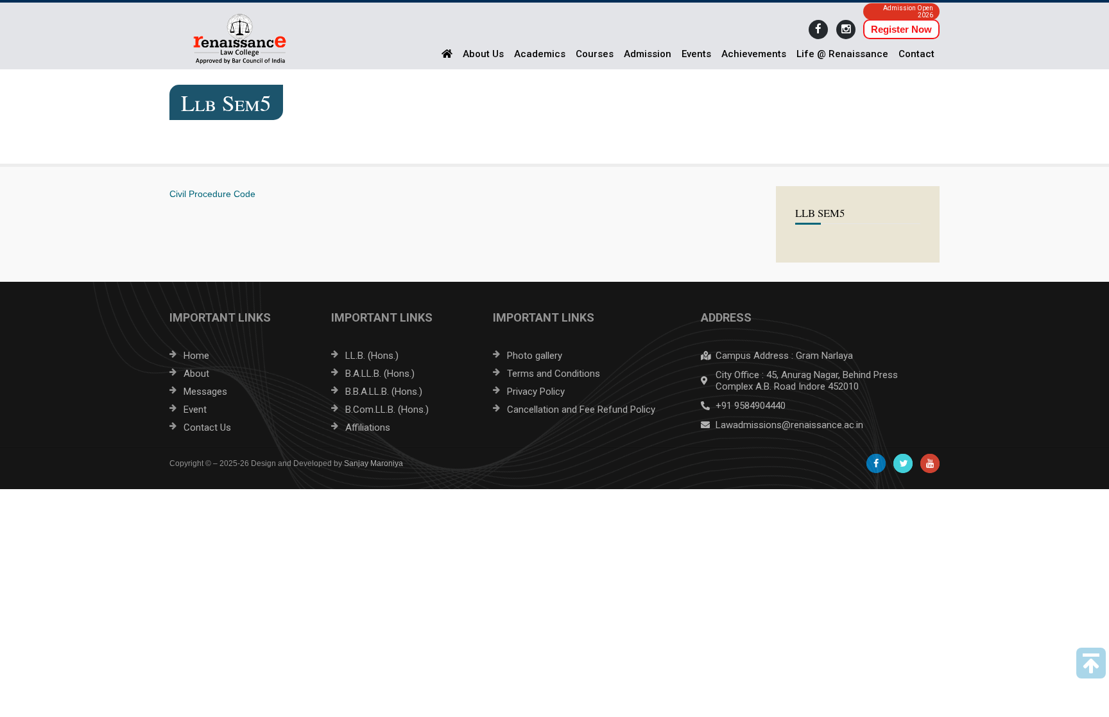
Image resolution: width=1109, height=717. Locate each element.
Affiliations (367, 427)
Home (196, 355)
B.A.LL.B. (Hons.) (380, 373)
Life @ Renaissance (842, 54)
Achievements (753, 54)
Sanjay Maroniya (373, 463)
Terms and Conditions (553, 373)
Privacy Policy (536, 391)
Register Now (901, 29)
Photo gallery (534, 355)
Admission (647, 54)
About (196, 373)
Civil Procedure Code (212, 194)
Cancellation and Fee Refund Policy (581, 409)
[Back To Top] (1091, 663)
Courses (595, 54)
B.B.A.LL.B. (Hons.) (383, 391)
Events (696, 54)
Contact (916, 54)
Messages (205, 391)
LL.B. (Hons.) (372, 355)
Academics (539, 54)
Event (195, 409)
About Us (483, 54)
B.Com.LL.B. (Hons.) (387, 409)
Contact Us (207, 427)
